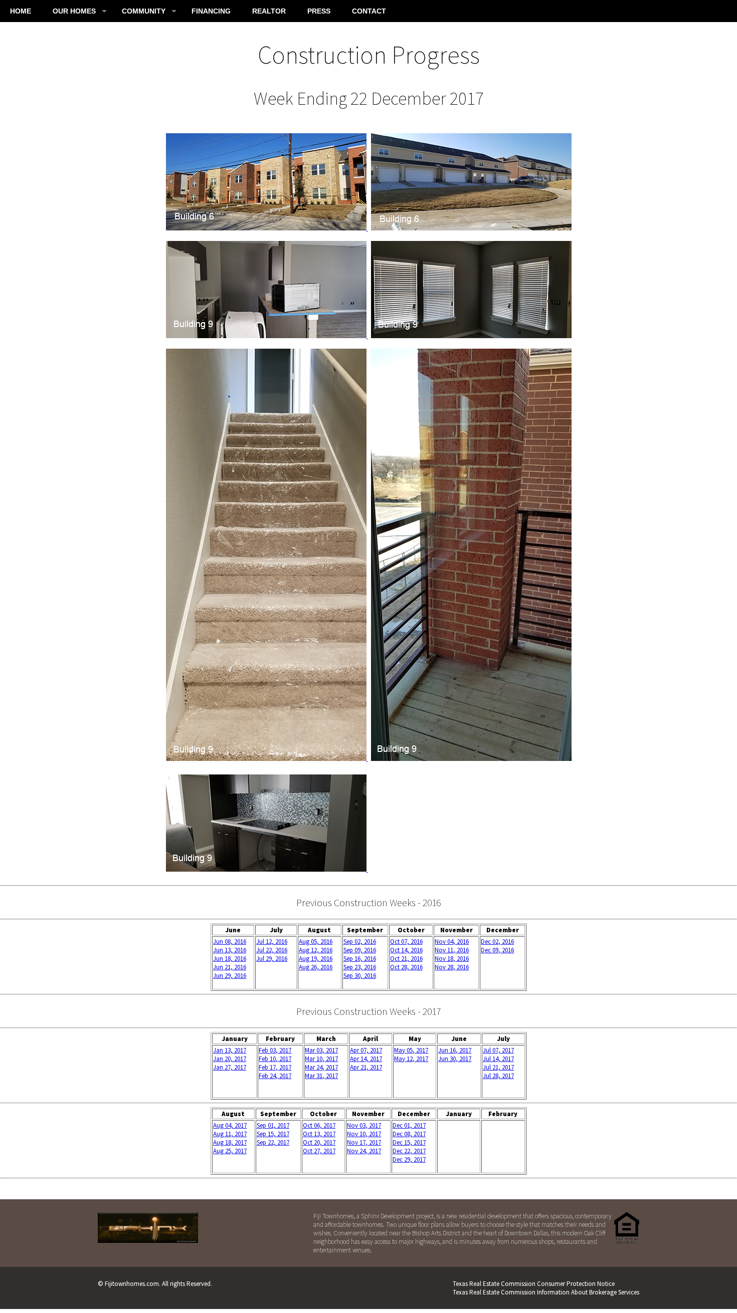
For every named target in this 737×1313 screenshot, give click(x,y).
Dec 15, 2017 (409, 1142)
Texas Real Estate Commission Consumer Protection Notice (534, 1283)
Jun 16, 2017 (454, 1050)
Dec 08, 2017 (409, 1134)
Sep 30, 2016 (359, 975)
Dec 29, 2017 (409, 1159)
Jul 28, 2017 (498, 1076)
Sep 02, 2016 (359, 941)
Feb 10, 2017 (275, 1059)
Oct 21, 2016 (406, 958)
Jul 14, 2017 (498, 1059)
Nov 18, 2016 (452, 958)
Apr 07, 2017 (366, 1050)
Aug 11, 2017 (230, 1134)
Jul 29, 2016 (271, 958)
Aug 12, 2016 (315, 950)
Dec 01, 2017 (409, 1125)
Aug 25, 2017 (230, 1151)
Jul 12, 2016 (271, 941)
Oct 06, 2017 (319, 1125)
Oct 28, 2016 (406, 967)
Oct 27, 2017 (319, 1151)
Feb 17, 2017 (275, 1067)
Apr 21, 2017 (366, 1067)
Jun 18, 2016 (229, 958)
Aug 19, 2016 (315, 958)
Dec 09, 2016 (497, 950)
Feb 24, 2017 (275, 1076)
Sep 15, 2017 (273, 1134)
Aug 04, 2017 (230, 1125)
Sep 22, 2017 (273, 1142)
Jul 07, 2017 (498, 1050)
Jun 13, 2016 (229, 950)
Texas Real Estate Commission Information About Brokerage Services (546, 1292)
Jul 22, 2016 (271, 950)
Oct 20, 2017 (319, 1142)
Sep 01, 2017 (273, 1125)
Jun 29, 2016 (229, 975)
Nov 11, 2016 (452, 950)
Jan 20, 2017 (229, 1059)
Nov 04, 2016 (452, 941)
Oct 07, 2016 (406, 941)
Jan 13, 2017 (229, 1050)
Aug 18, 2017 (230, 1142)
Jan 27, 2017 (229, 1067)
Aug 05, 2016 (315, 941)
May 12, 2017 (411, 1059)
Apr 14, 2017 (366, 1059)
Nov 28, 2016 (452, 967)
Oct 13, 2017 (319, 1134)
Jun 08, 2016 (229, 941)
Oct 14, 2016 (406, 950)
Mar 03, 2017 (321, 1050)
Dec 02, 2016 (497, 941)
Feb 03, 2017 (275, 1050)
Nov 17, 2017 (364, 1142)
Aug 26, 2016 (315, 967)
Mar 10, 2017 (321, 1059)
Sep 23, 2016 (359, 967)
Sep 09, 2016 (359, 950)
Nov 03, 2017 (364, 1125)
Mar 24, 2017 (321, 1067)
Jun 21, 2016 (229, 967)
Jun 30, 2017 (454, 1059)
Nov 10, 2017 (364, 1134)
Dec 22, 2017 (409, 1151)
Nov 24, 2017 (364, 1151)
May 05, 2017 (411, 1050)
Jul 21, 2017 (498, 1067)
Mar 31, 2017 (321, 1076)
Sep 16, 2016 (359, 958)
